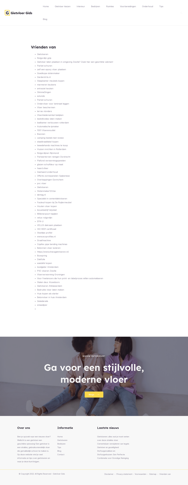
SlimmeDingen (44, 92)
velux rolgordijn (44, 217)
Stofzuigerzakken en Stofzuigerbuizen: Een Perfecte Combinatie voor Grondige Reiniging (113, 454)
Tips (161, 6)
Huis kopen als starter (48, 293)
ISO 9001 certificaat (46, 229)
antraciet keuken (45, 88)
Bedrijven (95, 6)
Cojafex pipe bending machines (52, 244)
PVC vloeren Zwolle (46, 271)
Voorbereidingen (128, 6)
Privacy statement (124, 474)
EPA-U (40, 221)
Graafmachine (44, 240)
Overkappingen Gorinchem (50, 179)
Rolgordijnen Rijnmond (48, 153)
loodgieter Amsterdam (47, 267)
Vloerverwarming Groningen (51, 274)
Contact (60, 454)
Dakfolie (41, 259)
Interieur (81, 6)
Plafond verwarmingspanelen (51, 160)
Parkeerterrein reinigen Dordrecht (53, 156)
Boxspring (42, 255)
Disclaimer (108, 474)
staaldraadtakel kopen (47, 141)
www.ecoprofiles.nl (46, 236)
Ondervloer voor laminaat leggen (53, 103)
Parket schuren (44, 65)
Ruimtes (110, 6)
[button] (181, 12)
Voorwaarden (140, 474)
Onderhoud (147, 6)
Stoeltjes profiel (44, 232)
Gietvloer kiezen (62, 6)
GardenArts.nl (44, 77)
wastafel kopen (44, 263)
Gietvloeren (42, 54)
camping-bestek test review (50, 138)
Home (46, 6)
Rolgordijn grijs (44, 58)
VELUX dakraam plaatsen (49, 225)
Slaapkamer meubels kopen (50, 81)
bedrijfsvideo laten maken (49, 119)
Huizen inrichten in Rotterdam (51, 149)
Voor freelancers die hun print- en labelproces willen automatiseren (70, 278)
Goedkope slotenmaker (48, 73)
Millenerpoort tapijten (47, 214)
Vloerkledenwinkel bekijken (50, 115)
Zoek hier (85, 62)
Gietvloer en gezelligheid (108, 447)
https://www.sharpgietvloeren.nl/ (53, 251)
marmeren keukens (46, 84)
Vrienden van (165, 474)
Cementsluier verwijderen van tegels (113, 444)
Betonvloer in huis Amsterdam (52, 297)
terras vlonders (44, 111)
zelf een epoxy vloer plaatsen (51, 69)
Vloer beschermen (46, 107)
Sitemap (152, 474)
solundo (41, 96)
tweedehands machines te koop (52, 145)
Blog (45, 19)
